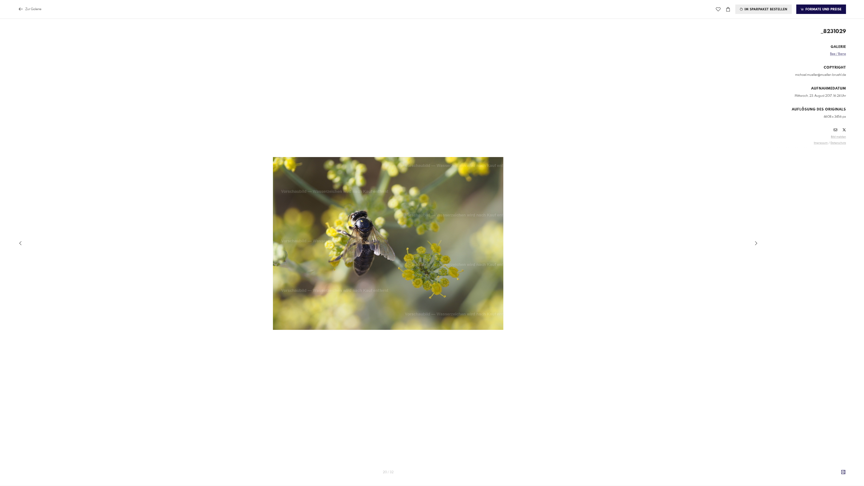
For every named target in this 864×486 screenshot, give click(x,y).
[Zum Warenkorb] (728, 9)
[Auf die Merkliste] (718, 9)
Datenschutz (838, 143)
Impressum (821, 143)
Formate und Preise (823, 9)
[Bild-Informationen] (843, 472)
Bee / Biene (838, 54)
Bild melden (838, 137)
